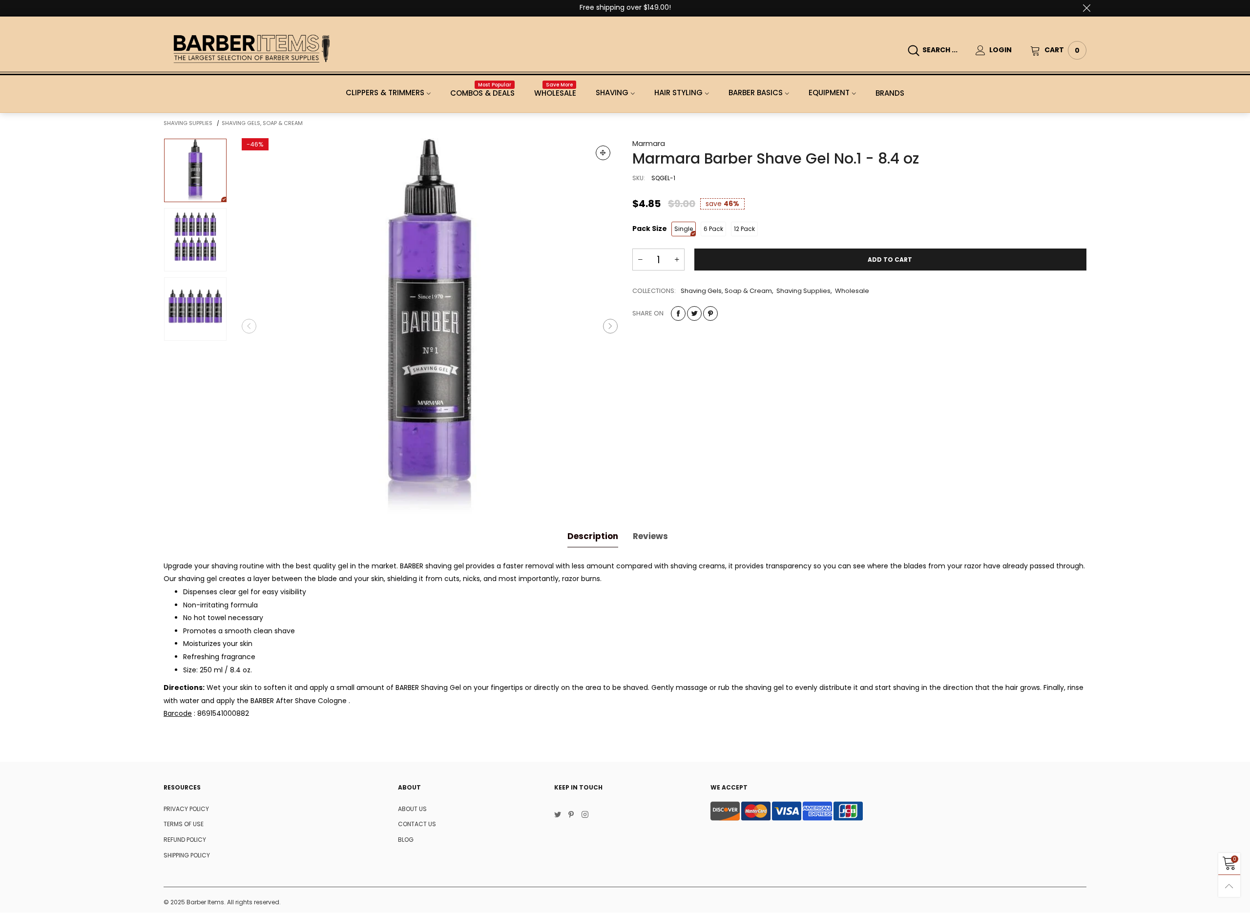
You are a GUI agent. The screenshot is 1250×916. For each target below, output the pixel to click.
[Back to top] (1229, 886)
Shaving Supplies (803, 290)
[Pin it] (710, 313)
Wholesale (555, 93)
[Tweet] (694, 313)
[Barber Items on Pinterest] (571, 815)
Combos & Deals (482, 93)
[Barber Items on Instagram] (585, 815)
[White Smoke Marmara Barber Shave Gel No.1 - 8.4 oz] (195, 239)
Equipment (829, 92)
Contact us (417, 824)
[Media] (603, 153)
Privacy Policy (186, 809)
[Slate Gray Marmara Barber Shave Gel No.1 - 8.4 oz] (430, 326)
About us (412, 809)
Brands (889, 93)
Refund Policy (185, 839)
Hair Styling (678, 92)
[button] (249, 326)
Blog (406, 839)
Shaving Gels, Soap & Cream (726, 290)
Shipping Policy (187, 855)
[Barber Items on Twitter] (557, 815)
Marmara (648, 143)
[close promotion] (1086, 8)
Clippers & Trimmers (385, 92)
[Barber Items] (251, 48)
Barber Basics (756, 92)
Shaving (612, 92)
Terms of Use (184, 824)
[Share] (678, 313)
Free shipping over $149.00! (625, 7)
